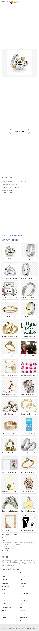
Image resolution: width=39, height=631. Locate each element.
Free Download (19, 131)
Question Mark (24, 617)
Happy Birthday (6, 607)
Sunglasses (5, 580)
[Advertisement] (19, 29)
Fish (21, 607)
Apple (3, 576)
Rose (3, 597)
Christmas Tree (6, 600)
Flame (21, 573)
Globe (4, 610)
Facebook (5, 621)
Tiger (3, 593)
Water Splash (24, 614)
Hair (21, 604)
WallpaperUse (24, 593)
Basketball (5, 583)
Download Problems (15, 235)
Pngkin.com (5, 617)
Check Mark (23, 600)
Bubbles (4, 590)
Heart (3, 573)
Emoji (21, 597)
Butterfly (22, 576)
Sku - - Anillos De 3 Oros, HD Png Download (15, 433)
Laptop (22, 586)
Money (22, 621)
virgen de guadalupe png (10, 184)
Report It (5, 235)
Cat (21, 580)
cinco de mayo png (8, 181)
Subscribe (23, 583)
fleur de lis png (22, 181)
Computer (23, 610)
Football (4, 604)
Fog (21, 590)
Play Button (5, 586)
